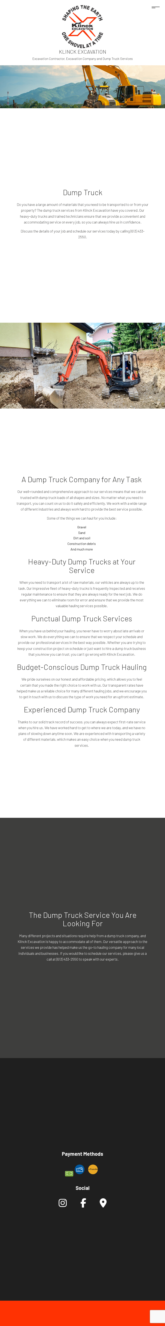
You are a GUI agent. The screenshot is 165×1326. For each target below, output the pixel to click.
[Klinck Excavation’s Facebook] (83, 1205)
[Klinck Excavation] (82, 26)
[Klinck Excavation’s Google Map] (103, 1205)
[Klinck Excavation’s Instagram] (63, 1205)
